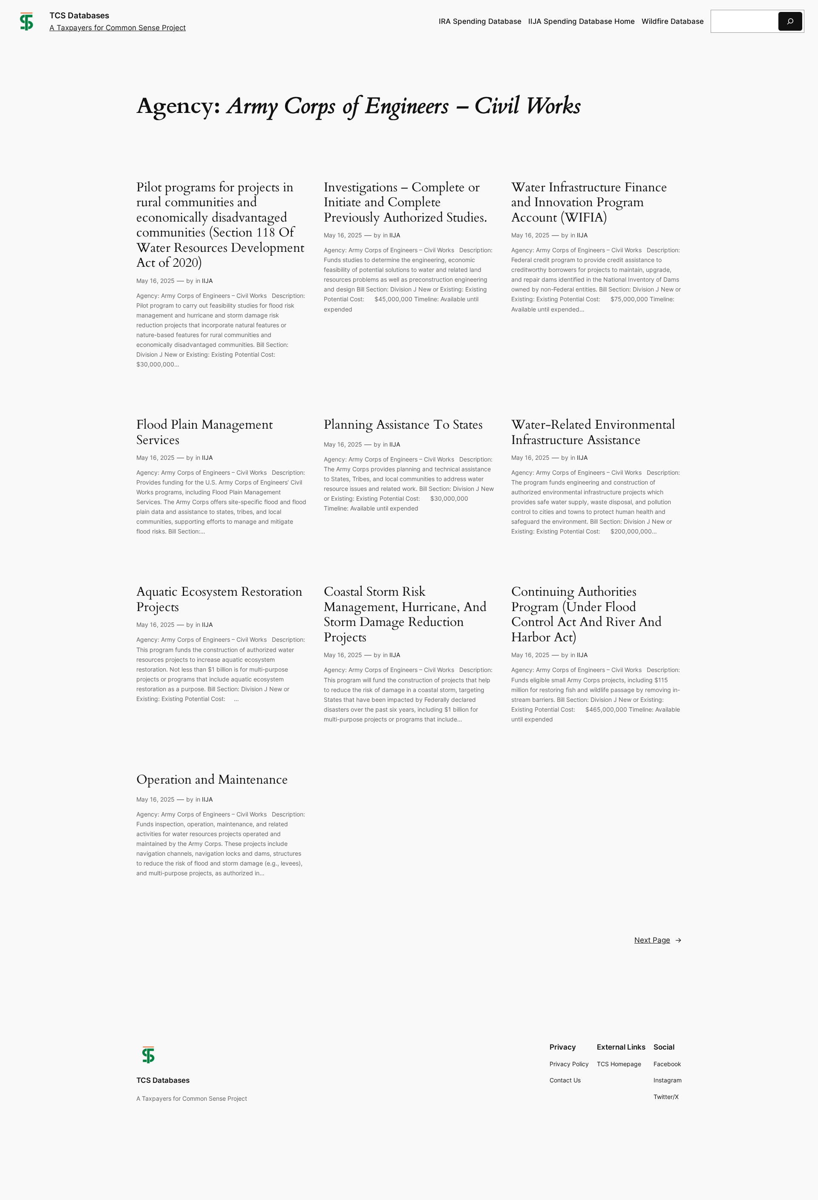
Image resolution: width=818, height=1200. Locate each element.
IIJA (207, 280)
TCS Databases (79, 15)
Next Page (658, 940)
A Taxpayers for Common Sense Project (117, 27)
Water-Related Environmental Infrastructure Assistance (593, 433)
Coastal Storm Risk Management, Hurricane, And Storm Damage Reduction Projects (405, 615)
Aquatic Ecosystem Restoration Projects (219, 600)
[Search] (790, 21)
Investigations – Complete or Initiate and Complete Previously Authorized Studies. (405, 203)
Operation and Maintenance (212, 780)
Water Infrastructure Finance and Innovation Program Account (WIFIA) (589, 203)
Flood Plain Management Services (204, 433)
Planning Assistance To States (403, 425)
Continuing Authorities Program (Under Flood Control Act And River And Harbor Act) (586, 615)
